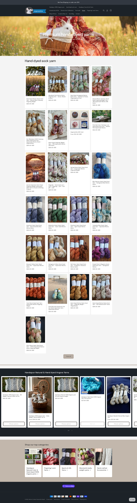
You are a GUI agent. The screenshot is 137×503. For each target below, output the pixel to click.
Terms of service (75, 499)
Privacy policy (49, 499)
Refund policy (57, 499)
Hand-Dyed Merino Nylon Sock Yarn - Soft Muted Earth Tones (101, 303)
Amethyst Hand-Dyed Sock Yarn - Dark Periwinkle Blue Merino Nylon (34, 227)
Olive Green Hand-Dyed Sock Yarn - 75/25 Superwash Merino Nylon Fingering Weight (35, 347)
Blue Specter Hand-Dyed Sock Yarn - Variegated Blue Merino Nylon (101, 183)
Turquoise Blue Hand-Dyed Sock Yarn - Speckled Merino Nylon (101, 227)
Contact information (65, 499)
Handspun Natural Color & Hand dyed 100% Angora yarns (32, 471)
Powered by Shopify (41, 499)
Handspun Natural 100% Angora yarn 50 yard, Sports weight (65, 395)
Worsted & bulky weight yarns (85, 469)
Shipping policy (83, 499)
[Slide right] (72, 430)
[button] (103, 10)
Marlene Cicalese (32, 499)
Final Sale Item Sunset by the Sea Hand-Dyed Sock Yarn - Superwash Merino (57, 308)
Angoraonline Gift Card (77, 132)
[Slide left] (65, 430)
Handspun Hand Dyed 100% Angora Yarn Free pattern (91, 397)
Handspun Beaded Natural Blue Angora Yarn (118, 416)
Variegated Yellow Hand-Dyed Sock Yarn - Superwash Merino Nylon (57, 266)
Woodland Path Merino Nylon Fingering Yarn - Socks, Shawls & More (57, 97)
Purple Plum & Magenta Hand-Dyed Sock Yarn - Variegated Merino (101, 266)
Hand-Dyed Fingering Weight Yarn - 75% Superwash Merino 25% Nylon (57, 144)
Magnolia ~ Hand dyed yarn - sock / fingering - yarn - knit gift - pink (57, 186)
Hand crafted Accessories (102, 469)
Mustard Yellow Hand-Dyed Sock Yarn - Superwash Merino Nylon (35, 266)
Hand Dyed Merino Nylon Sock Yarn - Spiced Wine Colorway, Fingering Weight (34, 100)
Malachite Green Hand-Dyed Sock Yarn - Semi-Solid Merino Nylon (57, 227)
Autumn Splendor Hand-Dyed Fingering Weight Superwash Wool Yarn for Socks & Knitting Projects (34, 187)
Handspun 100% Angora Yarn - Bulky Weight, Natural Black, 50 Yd (39, 416)
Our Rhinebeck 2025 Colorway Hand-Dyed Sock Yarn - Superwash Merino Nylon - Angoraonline (34, 141)
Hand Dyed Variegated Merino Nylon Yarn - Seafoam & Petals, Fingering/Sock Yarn (79, 97)
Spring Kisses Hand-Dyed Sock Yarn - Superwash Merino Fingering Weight (79, 169)
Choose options (13, 424)
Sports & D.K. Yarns (66, 469)
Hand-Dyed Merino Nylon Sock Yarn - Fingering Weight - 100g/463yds (79, 304)
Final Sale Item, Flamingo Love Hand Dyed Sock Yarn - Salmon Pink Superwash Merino (101, 126)
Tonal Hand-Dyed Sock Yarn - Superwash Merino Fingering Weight (34, 304)
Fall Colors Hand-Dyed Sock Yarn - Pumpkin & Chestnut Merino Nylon (78, 266)
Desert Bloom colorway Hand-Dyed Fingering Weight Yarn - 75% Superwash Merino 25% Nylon (101, 101)
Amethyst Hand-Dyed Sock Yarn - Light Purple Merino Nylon (78, 227)
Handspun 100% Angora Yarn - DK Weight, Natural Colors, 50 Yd (12, 395)
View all (68, 356)
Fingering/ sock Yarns (50, 469)
